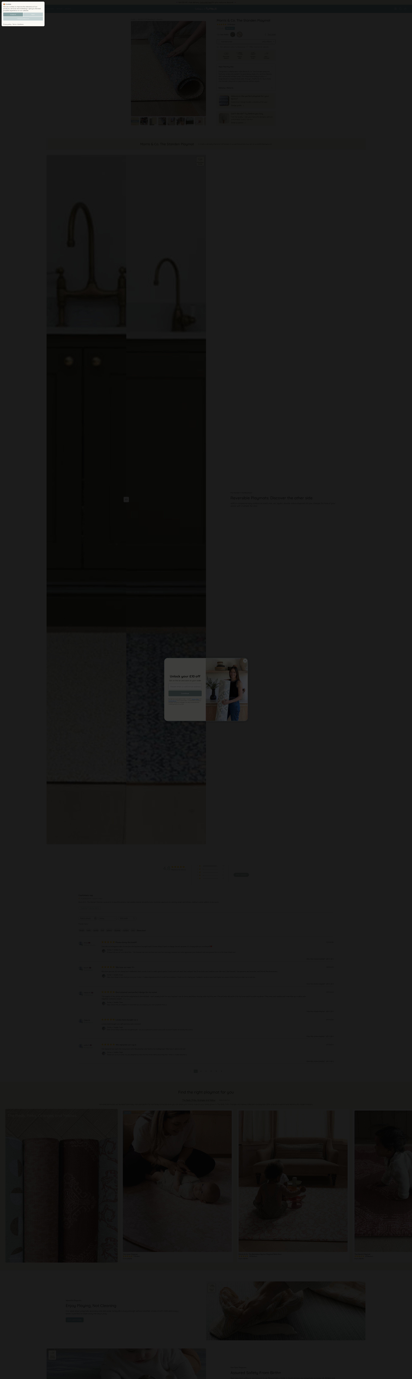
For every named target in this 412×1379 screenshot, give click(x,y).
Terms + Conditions (17, 24)
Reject (33, 14)
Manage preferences (23, 18)
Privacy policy (7, 24)
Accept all (13, 14)
